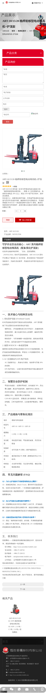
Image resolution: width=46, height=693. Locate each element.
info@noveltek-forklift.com (22, 557)
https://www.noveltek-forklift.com (19, 675)
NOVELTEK (8, 255)
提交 (7, 122)
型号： (6, 231)
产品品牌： (8, 234)
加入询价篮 (27, 220)
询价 (8, 220)
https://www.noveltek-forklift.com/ (25, 547)
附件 (6, 109)
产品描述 (7, 239)
